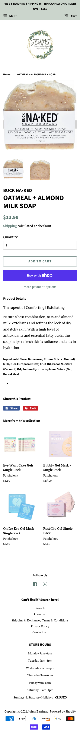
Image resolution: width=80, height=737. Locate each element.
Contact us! (40, 632)
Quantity (10, 237)
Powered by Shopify (63, 711)
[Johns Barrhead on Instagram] (45, 585)
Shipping (10, 225)
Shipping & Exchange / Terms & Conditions (40, 620)
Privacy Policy (40, 626)
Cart (73, 16)
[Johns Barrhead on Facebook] (35, 585)
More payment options (40, 287)
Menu (12, 16)
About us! (40, 614)
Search (40, 608)
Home (6, 74)
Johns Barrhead (38, 711)
